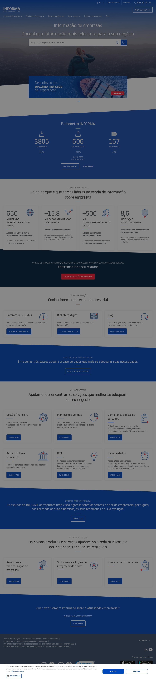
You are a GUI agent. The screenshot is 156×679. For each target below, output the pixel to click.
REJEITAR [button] (136, 671)
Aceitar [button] (113, 671)
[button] (52, 675)
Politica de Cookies (17, 671)
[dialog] (78, 671)
